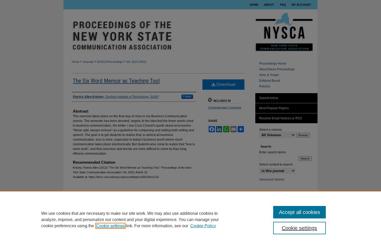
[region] (190, 219)
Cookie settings (110, 226)
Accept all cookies (299, 212)
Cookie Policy (203, 226)
